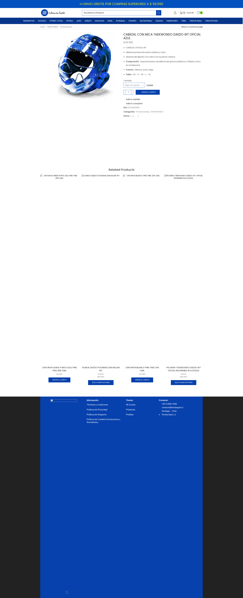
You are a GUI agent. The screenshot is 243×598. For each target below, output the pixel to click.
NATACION (99, 21)
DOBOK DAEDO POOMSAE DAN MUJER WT (101, 369)
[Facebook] (133, 116)
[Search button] (158, 12)
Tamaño (127, 80)
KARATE (88, 21)
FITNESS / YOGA (56, 21)
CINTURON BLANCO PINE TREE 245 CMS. (142, 369)
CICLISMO (42, 21)
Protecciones (66, 27)
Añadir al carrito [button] (59, 380)
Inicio (42, 27)
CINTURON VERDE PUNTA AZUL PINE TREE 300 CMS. (59, 369)
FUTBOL (69, 21)
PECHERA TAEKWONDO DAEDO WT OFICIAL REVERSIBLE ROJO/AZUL (183, 369)
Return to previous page (192, 27)
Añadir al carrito (148, 92)
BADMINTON (28, 21)
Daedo (101, 374)
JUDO (78, 21)
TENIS (183, 21)
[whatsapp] (138, 116)
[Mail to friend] (135, 116)
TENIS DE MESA (195, 21)
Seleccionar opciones (101, 383)
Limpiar (150, 85)
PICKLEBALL (120, 21)
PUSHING (132, 21)
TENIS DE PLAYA (211, 21)
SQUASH (159, 21)
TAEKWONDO (172, 21)
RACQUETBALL (146, 21)
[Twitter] (131, 116)
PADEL (110, 21)
